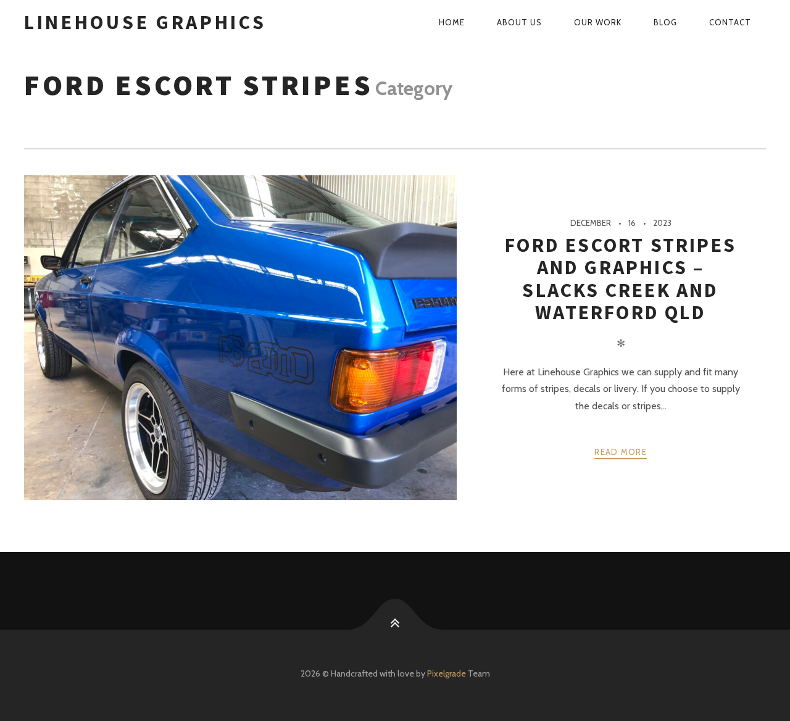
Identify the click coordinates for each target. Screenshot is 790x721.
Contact (730, 22)
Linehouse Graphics (145, 22)
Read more (620, 452)
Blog (665, 22)
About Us (519, 22)
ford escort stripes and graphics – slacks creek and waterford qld (620, 279)
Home (452, 22)
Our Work (598, 22)
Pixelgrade (446, 673)
